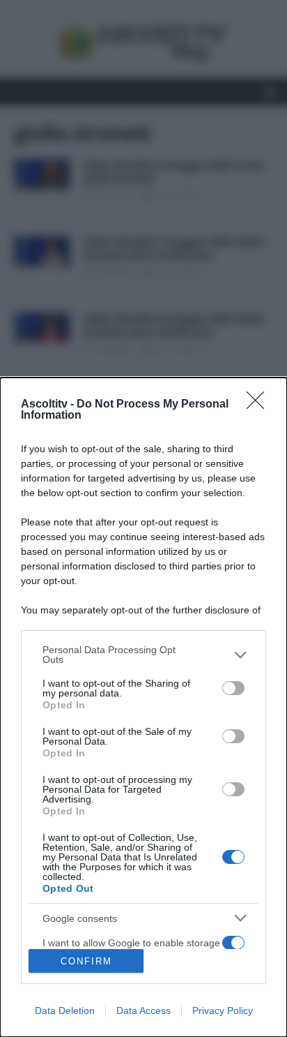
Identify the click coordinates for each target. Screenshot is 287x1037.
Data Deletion (65, 1010)
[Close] (260, 404)
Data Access (143, 1010)
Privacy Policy (222, 1010)
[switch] (233, 688)
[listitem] (143, 654)
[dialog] (143, 707)
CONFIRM (86, 961)
